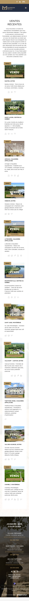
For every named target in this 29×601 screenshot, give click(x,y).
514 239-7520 (14, 540)
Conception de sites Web (8, 594)
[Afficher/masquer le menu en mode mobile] (26, 8)
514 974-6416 (14, 567)
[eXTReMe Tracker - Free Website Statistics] (14, 583)
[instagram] (17, 571)
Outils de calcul (14, 574)
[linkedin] (14, 571)
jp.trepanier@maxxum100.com (14, 551)
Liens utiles (14, 578)
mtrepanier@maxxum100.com (14, 564)
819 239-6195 (14, 554)
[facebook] (11, 571)
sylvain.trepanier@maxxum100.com (14, 537)
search (24, 1)
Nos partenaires (14, 576)
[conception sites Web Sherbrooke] (21, 594)
